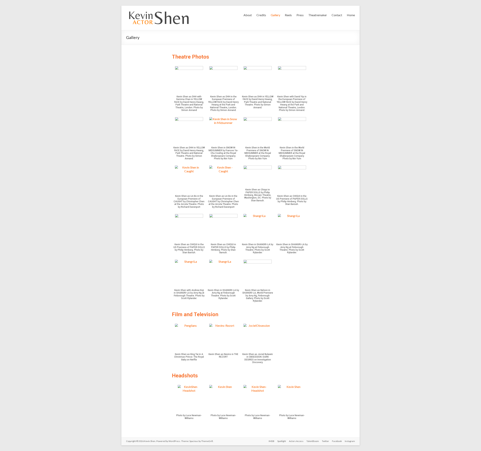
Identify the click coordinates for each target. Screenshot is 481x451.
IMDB (271, 441)
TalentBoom (312, 441)
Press (300, 15)
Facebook (337, 441)
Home (351, 15)
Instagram (350, 441)
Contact (337, 15)
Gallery (275, 15)
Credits (261, 15)
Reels (288, 15)
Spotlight (281, 441)
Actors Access (296, 441)
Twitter (325, 441)
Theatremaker (317, 15)
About (248, 15)
